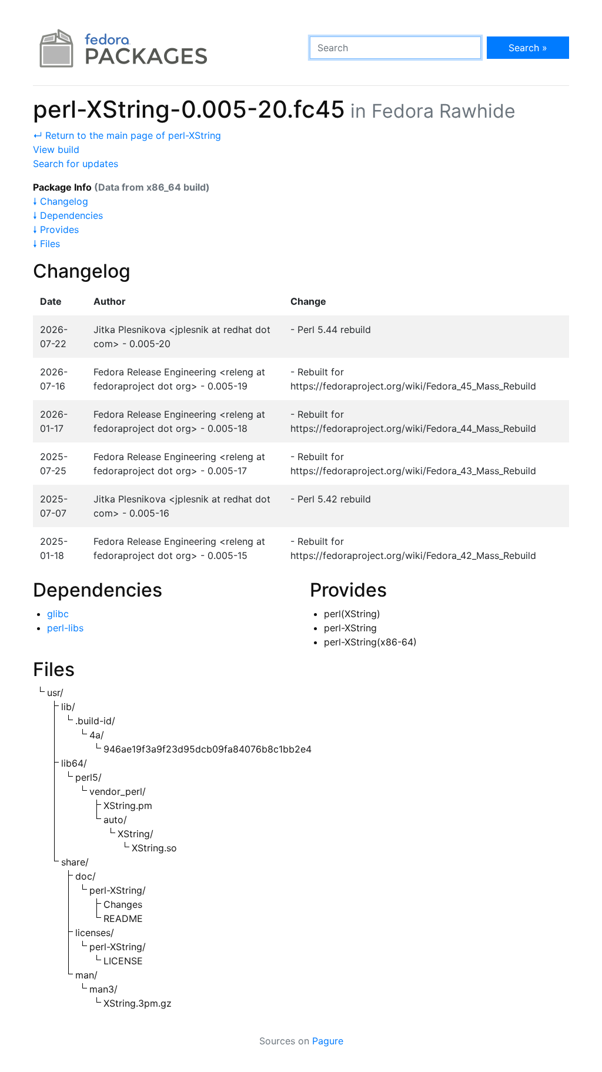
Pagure (327, 1041)
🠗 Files (46, 243)
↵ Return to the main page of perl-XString (127, 135)
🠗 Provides (56, 229)
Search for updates (75, 163)
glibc (58, 614)
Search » (528, 48)
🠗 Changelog (60, 201)
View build (56, 149)
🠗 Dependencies (68, 215)
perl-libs (65, 628)
